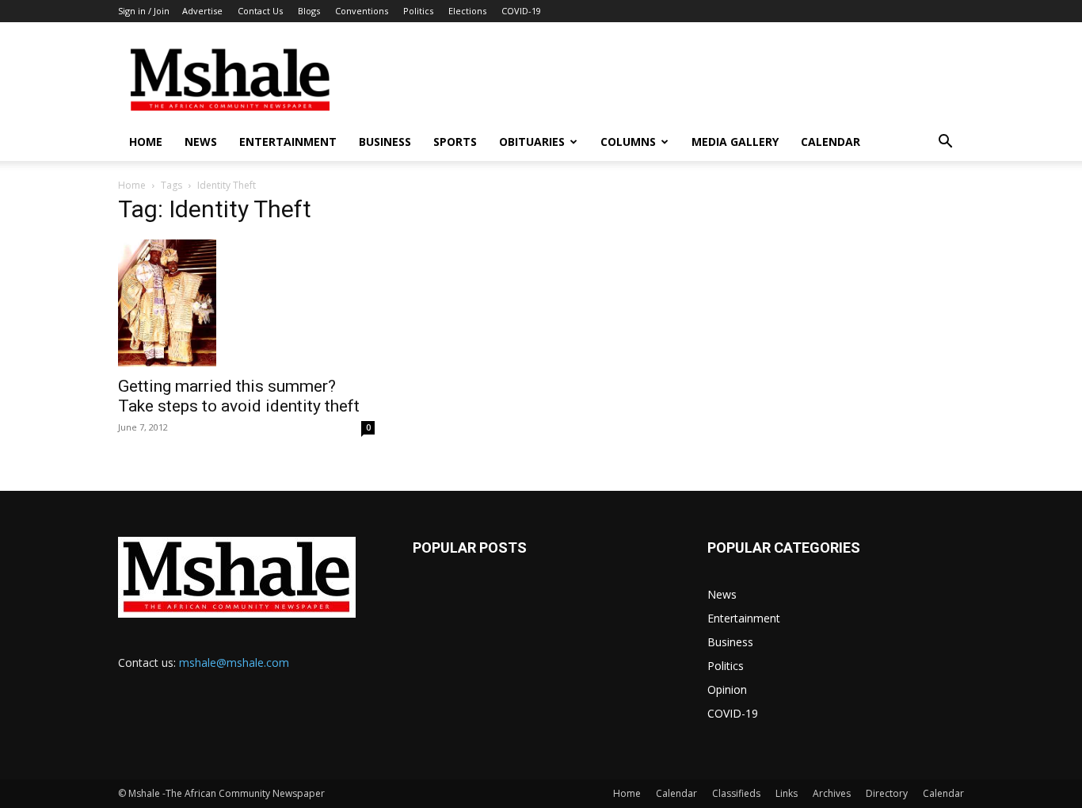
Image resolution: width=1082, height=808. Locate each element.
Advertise (202, 11)
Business (385, 141)
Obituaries (532, 141)
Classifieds (736, 793)
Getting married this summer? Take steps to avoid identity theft (239, 396)
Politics (418, 11)
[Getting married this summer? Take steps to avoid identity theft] (246, 302)
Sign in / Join (144, 11)
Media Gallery (735, 141)
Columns (628, 141)
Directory (887, 793)
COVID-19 (521, 11)
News (201, 141)
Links (786, 793)
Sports (455, 141)
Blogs (309, 11)
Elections (467, 11)
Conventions (361, 11)
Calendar (830, 141)
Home (145, 141)
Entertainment (288, 141)
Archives (832, 793)
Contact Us (260, 11)
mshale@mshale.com (234, 662)
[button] (945, 143)
